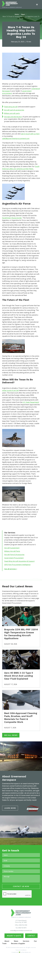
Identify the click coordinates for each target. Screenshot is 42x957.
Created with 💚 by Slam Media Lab (21, 952)
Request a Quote (14, 936)
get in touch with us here (30, 134)
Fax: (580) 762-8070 (21, 928)
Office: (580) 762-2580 (21, 925)
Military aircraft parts (12, 113)
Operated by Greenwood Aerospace (12, 7)
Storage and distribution (13, 117)
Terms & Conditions (21, 950)
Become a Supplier (18, 943)
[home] (12, 3)
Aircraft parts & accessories (14, 110)
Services (26, 941)
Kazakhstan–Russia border (12, 218)
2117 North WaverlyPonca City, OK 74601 (21, 921)
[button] (37, 5)
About (6, 941)
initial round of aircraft (10, 390)
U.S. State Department (30, 402)
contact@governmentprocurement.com (21, 930)
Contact (31, 936)
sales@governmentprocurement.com (15, 138)
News (16, 941)
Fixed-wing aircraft (11, 107)
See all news (10, 735)
